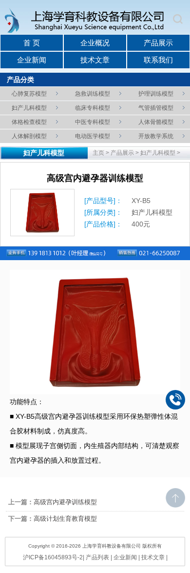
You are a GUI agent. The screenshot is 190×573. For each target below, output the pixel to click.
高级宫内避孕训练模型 (65, 502)
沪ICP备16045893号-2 (53, 557)
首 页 (31, 43)
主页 (98, 152)
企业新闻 (31, 60)
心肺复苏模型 (29, 93)
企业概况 (95, 43)
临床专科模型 (92, 107)
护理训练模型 (155, 93)
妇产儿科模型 (29, 107)
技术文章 (95, 60)
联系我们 (158, 60)
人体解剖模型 (29, 136)
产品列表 (97, 557)
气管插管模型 (155, 107)
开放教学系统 (155, 136)
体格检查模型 (29, 122)
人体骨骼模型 (155, 122)
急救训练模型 (92, 93)
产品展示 (158, 43)
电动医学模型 (92, 136)
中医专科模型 (92, 122)
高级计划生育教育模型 (65, 518)
